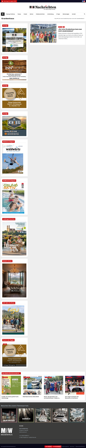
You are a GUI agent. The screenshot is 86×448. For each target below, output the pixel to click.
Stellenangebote (65, 446)
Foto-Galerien (48, 446)
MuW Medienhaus (12, 446)
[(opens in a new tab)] (32, 385)
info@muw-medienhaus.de (29, 437)
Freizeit (25, 14)
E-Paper (58, 14)
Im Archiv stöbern (56, 446)
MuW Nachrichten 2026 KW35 (31, 396)
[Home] (3, 14)
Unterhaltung (50, 14)
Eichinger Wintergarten (9, 365)
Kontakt (74, 14)
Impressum (72, 446)
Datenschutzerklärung (80, 446)
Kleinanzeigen (66, 14)
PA (63, 26)
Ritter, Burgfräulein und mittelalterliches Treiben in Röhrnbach (51, 398)
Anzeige (5, 344)
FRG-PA (60, 26)
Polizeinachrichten (40, 14)
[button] (84, 14)
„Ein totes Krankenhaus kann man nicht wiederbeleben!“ (70, 30)
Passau (19, 14)
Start (56, 18)
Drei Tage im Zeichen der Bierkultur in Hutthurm (72, 397)
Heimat (31, 14)
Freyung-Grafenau (10, 14)
